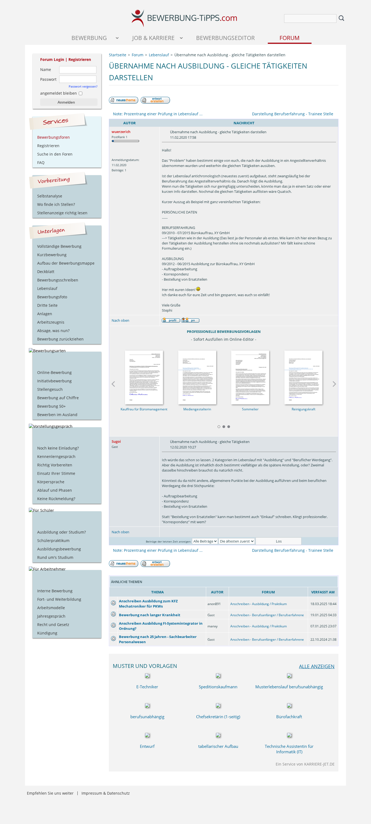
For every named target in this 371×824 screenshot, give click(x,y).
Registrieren (79, 59)
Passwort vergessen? (83, 86)
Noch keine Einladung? (58, 448)
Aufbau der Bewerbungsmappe (66, 263)
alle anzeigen (317, 666)
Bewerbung (89, 38)
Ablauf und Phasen (54, 490)
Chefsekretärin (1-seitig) (218, 716)
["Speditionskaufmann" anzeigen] (218, 676)
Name (45, 69)
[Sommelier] (250, 375)
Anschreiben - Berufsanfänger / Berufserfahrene (267, 615)
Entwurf (147, 746)
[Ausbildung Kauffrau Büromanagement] (144, 375)
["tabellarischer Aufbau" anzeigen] (218, 735)
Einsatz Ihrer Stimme (56, 473)
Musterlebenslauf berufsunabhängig (289, 686)
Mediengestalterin (197, 409)
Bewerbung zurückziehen (60, 339)
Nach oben (120, 320)
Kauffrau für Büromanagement (144, 409)
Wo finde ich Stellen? (56, 204)
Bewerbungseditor (225, 38)
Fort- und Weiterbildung (59, 599)
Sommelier (250, 409)
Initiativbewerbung (54, 380)
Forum (289, 38)
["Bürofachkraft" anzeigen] (289, 706)
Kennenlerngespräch (56, 456)
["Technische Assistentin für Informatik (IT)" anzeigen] (289, 735)
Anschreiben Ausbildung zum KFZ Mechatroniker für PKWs (148, 604)
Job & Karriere (153, 38)
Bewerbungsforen (53, 137)
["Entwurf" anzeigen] (147, 735)
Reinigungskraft (303, 409)
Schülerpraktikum (53, 540)
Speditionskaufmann (218, 686)
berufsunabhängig (147, 716)
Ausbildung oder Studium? (61, 532)
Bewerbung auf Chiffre (58, 397)
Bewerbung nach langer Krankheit (149, 614)
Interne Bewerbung (55, 590)
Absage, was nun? (53, 330)
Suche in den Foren (55, 154)
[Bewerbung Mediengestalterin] (197, 375)
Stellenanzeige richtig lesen (62, 212)
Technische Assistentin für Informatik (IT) (289, 749)
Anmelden (66, 102)
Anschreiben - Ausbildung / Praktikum (258, 604)
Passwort (48, 79)
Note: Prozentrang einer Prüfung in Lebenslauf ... (158, 113)
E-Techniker (147, 686)
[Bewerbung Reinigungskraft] (303, 375)
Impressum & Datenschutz (105, 793)
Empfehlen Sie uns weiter (50, 793)
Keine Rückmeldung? (56, 498)
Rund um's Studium (55, 557)
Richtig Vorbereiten (54, 464)
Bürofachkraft (289, 716)
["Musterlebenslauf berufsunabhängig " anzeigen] (289, 676)
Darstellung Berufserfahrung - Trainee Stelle (292, 113)
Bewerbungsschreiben (57, 280)
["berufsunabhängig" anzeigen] (147, 706)
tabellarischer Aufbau (218, 746)
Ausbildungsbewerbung (59, 549)
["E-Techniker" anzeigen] (147, 676)
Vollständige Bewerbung (59, 246)
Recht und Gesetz (53, 624)
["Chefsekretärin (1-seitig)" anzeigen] (218, 706)
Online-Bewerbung (54, 372)
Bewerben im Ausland (57, 414)
